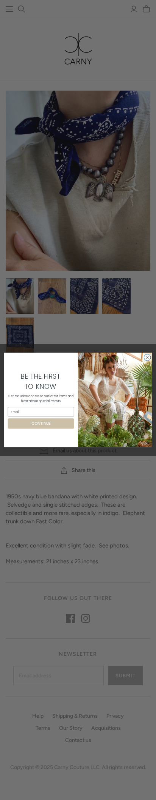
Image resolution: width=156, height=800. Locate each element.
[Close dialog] (147, 357)
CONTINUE (40, 423)
